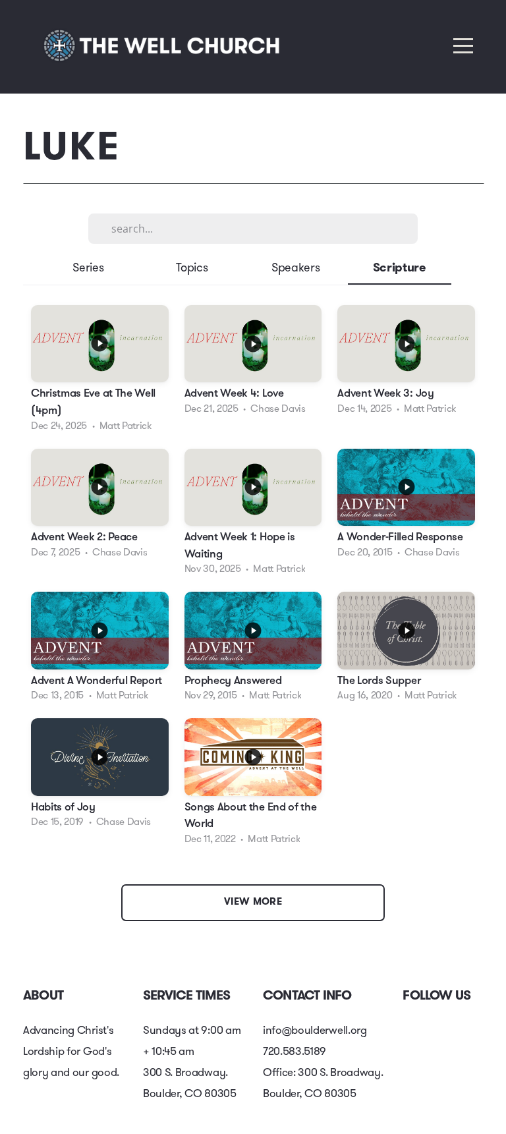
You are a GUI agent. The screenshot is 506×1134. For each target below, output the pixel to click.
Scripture (399, 268)
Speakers (295, 268)
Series (87, 268)
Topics (192, 268)
